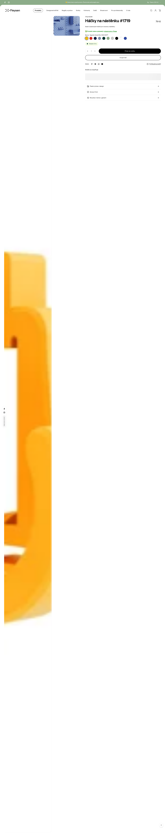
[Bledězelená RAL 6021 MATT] (108, 38)
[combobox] (154, 2)
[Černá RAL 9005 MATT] (116, 38)
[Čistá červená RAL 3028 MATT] (90, 38)
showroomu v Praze (110, 31)
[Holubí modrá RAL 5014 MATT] (99, 38)
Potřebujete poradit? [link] (155, 64)
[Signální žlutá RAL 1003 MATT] (86, 38)
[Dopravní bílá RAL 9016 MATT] (121, 38)
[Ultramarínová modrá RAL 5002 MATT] (125, 38)
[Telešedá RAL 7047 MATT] (112, 38)
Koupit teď (123, 57)
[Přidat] (95, 51)
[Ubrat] (87, 51)
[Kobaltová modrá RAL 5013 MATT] (95, 38)
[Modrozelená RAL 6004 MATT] (103, 38)
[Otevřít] (28, 424)
